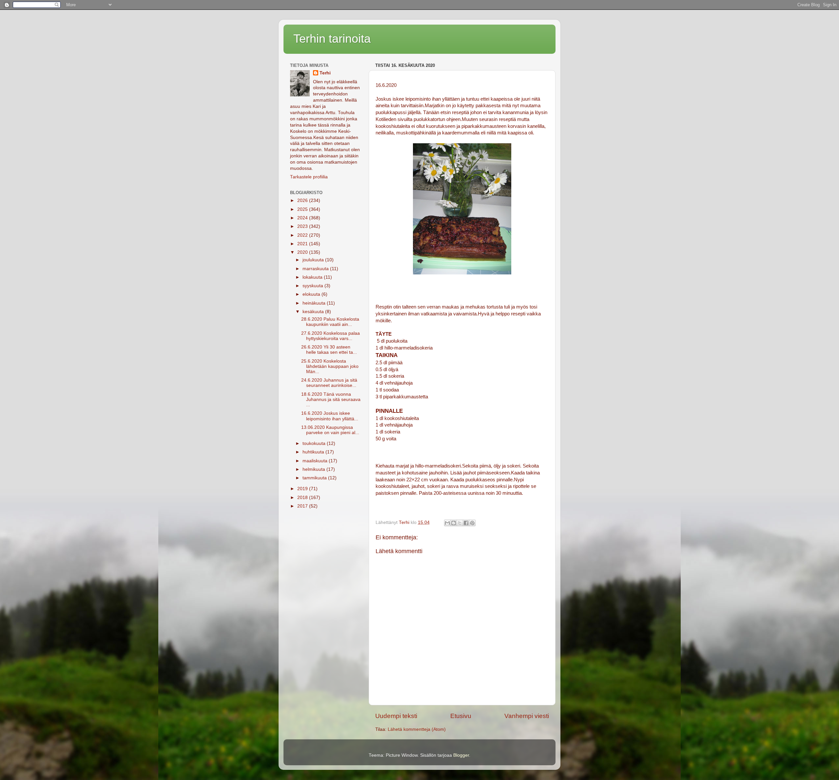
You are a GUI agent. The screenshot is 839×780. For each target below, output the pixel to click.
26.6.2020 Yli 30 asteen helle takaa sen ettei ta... (329, 350)
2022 (303, 235)
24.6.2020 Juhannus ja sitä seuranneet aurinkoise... (329, 383)
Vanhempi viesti (526, 715)
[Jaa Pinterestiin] (472, 523)
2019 (303, 488)
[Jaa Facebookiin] (466, 523)
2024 (303, 217)
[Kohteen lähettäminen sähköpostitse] (447, 523)
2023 (303, 226)
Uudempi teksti (396, 715)
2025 (303, 209)
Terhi (325, 72)
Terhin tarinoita (332, 38)
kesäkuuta (313, 311)
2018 (303, 497)
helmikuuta (314, 469)
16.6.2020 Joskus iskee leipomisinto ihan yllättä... (329, 416)
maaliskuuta (315, 460)
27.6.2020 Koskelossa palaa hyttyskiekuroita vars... (330, 336)
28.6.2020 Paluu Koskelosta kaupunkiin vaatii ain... (330, 322)
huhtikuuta (313, 452)
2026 (303, 200)
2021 (303, 243)
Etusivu (460, 715)
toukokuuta (314, 443)
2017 (303, 506)
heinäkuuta (314, 303)
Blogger (461, 755)
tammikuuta (315, 477)
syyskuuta (313, 285)
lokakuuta (313, 277)
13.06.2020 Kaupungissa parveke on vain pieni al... (330, 430)
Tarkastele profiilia (309, 176)
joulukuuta (313, 259)
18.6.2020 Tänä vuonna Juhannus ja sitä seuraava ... (331, 399)
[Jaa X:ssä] (460, 523)
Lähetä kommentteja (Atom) (417, 729)
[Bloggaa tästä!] (453, 523)
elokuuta (312, 294)
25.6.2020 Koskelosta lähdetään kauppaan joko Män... (330, 366)
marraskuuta (316, 268)
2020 (303, 252)
